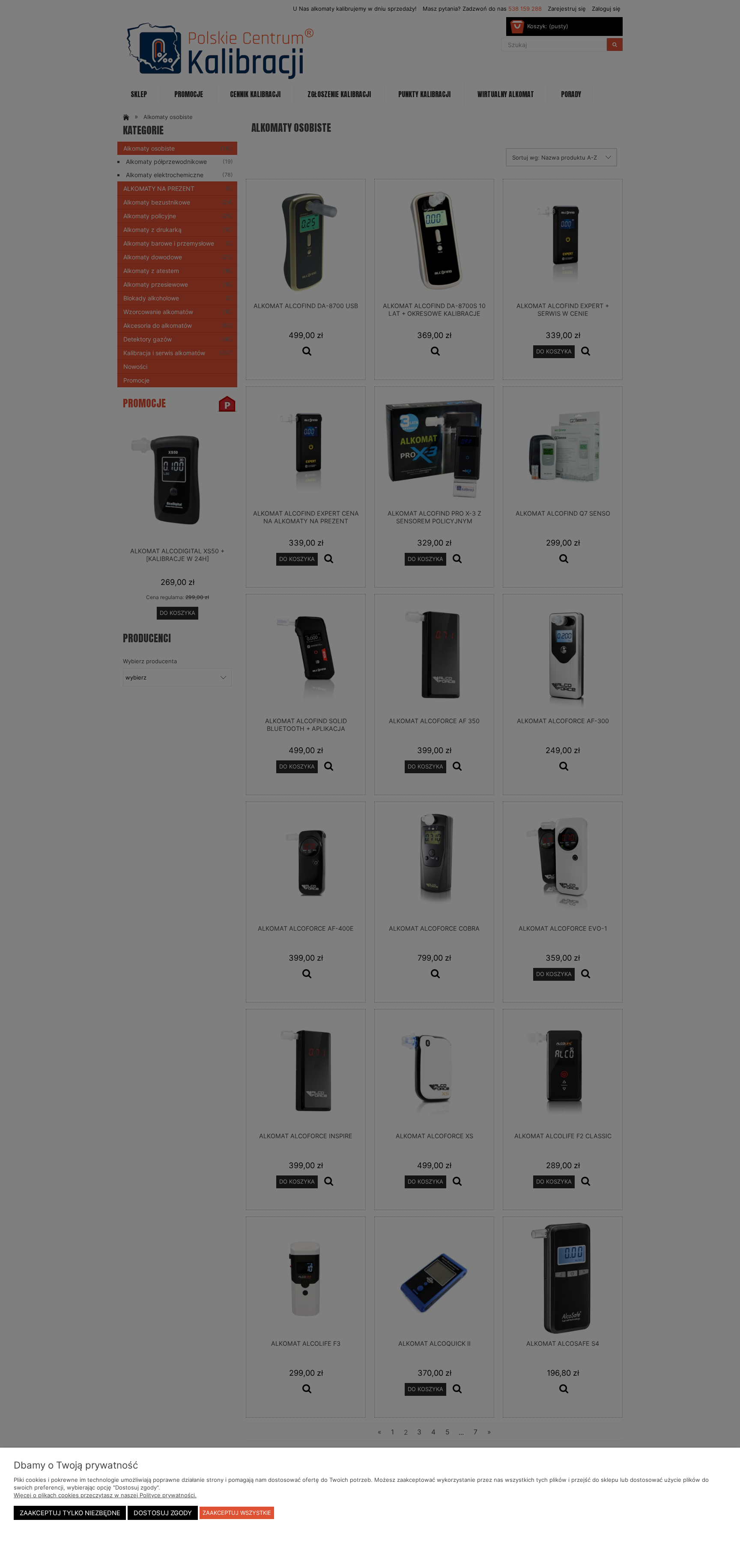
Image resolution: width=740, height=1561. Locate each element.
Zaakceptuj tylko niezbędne (70, 1513)
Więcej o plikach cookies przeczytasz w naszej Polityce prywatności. (105, 1495)
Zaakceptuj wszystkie (237, 1512)
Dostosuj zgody (163, 1513)
